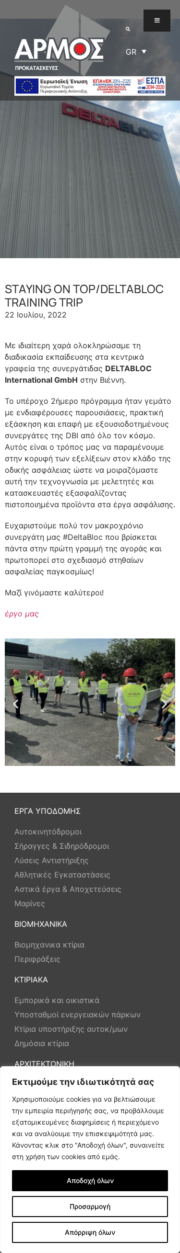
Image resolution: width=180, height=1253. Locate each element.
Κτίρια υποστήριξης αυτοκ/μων (71, 1029)
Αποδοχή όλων (90, 1180)
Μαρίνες (29, 903)
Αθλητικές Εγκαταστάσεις (62, 874)
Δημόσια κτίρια (41, 1043)
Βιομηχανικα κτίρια (49, 944)
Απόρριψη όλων (90, 1232)
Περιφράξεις (37, 959)
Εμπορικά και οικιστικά (56, 1000)
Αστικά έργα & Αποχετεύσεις (67, 889)
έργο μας (22, 613)
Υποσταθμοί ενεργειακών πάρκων (77, 1014)
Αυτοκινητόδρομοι (48, 831)
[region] (90, 1159)
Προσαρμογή (90, 1206)
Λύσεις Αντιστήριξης (51, 860)
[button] (128, 29)
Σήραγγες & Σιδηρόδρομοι (61, 846)
